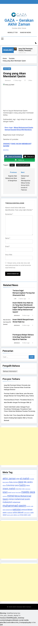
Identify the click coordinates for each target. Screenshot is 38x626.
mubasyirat (7, 502)
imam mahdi (9, 488)
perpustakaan (27, 509)
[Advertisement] (19, 446)
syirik (32, 512)
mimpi (10, 495)
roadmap (9, 512)
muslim (28, 506)
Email (7, 246)
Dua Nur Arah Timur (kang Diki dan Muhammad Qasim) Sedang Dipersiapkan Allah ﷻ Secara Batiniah (19, 417)
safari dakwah (18, 512)
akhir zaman (9, 478)
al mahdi (24, 478)
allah (18, 479)
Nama (7, 238)
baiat (12, 165)
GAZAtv (6, 150)
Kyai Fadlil (18, 492)
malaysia (5, 496)
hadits (22, 485)
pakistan (16, 509)
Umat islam (23, 515)
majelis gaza (28, 491)
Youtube (7, 69)
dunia (4, 485)
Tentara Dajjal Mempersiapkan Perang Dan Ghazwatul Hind (24, 293)
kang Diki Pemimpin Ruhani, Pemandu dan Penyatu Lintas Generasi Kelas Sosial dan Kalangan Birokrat (26, 49)
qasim (5, 512)
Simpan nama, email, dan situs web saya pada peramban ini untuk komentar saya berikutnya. (18, 265)
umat (18, 515)
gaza (17, 485)
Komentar (9, 214)
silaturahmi (27, 512)
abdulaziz (8, 80)
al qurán (32, 479)
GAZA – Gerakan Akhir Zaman (19, 22)
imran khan (18, 489)
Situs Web (8, 255)
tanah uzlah (10, 515)
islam (5, 492)
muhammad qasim (23, 165)
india (23, 489)
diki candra (28, 482)
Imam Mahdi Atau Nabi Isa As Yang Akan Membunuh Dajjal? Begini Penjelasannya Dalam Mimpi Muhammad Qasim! (24, 307)
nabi (32, 506)
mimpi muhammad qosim (19, 499)
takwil (4, 515)
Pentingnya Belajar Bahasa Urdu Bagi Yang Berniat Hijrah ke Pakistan (23, 337)
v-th (15, 298)
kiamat (13, 492)
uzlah (29, 515)
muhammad (16, 502)
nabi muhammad (7, 509)
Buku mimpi (13, 482)
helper (28, 485)
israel (9, 492)
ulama (15, 515)
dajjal (20, 482)
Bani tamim (6, 482)
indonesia (27, 489)
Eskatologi (10, 485)
